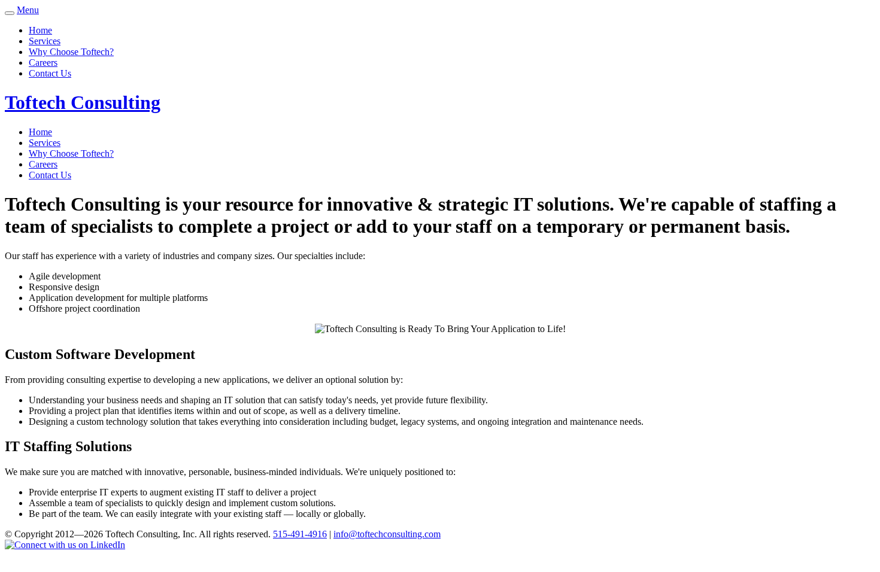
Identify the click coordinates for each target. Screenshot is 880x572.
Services (44, 41)
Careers (43, 62)
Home (40, 30)
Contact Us (50, 73)
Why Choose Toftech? (71, 52)
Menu (28, 10)
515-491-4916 (300, 534)
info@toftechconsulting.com (387, 534)
